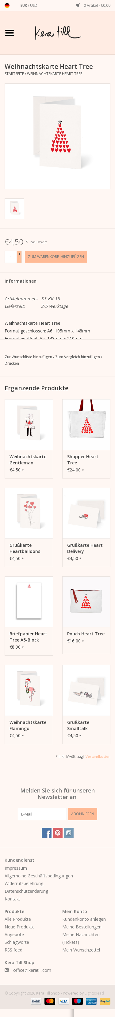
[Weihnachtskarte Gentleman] (29, 424)
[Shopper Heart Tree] (86, 424)
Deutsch (7, 5)
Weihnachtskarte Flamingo (28, 725)
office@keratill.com (32, 970)
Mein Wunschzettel (81, 950)
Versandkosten (98, 756)
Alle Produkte (18, 919)
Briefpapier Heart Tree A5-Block (28, 637)
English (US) (15, 5)
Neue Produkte (20, 927)
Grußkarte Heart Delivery (85, 548)
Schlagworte (17, 942)
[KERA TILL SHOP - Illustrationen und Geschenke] (67, 32)
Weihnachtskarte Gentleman (28, 460)
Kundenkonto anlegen (84, 919)
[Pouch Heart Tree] (86, 601)
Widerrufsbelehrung (24, 883)
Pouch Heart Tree (86, 634)
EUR (24, 5)
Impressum (16, 868)
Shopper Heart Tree (82, 460)
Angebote (14, 934)
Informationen (20, 281)
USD (33, 5)
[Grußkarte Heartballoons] (29, 513)
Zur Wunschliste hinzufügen (29, 357)
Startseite (14, 73)
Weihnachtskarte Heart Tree (54, 73)
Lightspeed (94, 993)
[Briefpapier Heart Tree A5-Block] (29, 601)
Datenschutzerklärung (26, 891)
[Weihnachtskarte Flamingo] (29, 690)
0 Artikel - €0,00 (96, 5)
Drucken (12, 363)
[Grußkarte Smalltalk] (86, 690)
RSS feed (13, 950)
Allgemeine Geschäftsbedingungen (39, 876)
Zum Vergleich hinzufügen (78, 357)
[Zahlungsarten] (35, 1000)
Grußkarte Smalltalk (78, 725)
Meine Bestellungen (82, 927)
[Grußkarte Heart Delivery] (86, 513)
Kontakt (12, 899)
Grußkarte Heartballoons (25, 548)
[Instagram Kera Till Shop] (69, 833)
